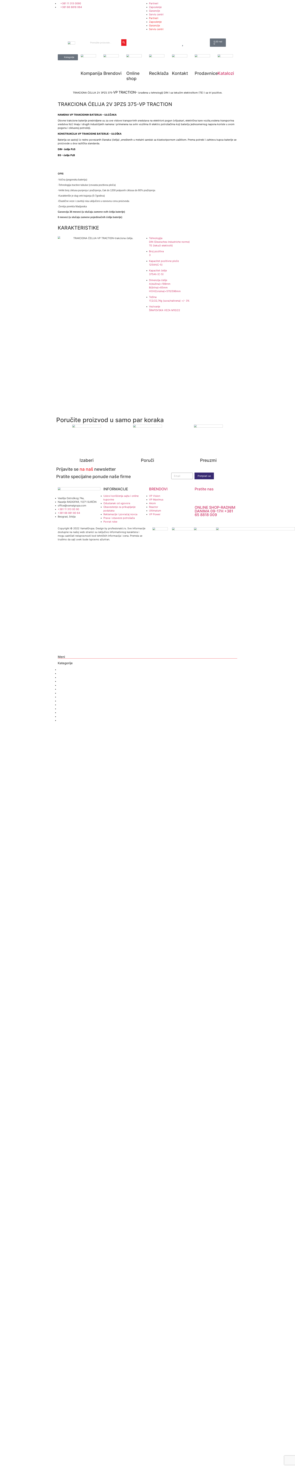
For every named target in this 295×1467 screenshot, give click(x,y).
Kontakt (62, 685)
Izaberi (87, 460)
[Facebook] (122, 38)
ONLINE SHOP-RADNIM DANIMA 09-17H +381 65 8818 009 (215, 511)
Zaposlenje (155, 7)
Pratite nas (204, 489)
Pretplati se (204, 475)
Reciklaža (64, 681)
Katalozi (226, 73)
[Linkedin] (122, 46)
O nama (62, 669)
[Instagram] (131, 38)
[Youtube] (139, 38)
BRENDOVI (158, 489)
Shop (61, 677)
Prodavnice (65, 689)
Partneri (153, 3)
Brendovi (63, 673)
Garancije (154, 10)
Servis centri (156, 14)
